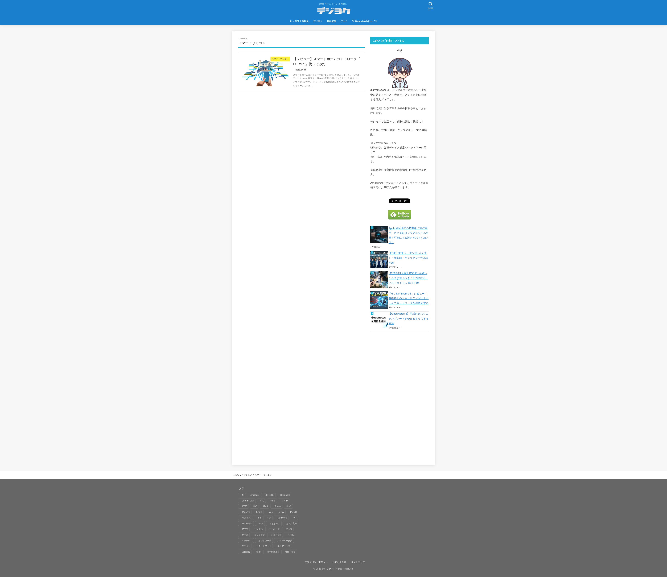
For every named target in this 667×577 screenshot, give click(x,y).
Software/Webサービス (364, 21)
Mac (271, 512)
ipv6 (289, 506)
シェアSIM (276, 535)
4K (243, 495)
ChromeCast (248, 501)
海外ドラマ (290, 552)
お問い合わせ (339, 562)
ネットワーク (264, 540)
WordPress (247, 523)
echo (272, 501)
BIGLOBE (269, 495)
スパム (290, 535)
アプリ (245, 529)
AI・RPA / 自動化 (299, 21)
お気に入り (291, 523)
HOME (237, 475)
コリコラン (259, 535)
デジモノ (318, 21)
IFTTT (245, 506)
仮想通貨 (246, 552)
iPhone (277, 506)
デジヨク (326, 568)
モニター (246, 546)
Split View (282, 518)
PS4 (269, 518)
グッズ (289, 529)
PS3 (259, 518)
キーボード (274, 529)
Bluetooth (285, 495)
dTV (262, 501)
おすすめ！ (274, 523)
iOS (255, 506)
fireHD (285, 501)
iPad (265, 506)
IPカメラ (246, 512)
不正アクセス (284, 546)
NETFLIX (246, 518)
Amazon (254, 495)
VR (295, 518)
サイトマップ (358, 562)
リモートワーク (263, 546)
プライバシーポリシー (316, 562)
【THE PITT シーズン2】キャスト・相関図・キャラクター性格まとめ (409, 258)
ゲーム (344, 21)
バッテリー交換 (285, 540)
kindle (259, 512)
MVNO (293, 512)
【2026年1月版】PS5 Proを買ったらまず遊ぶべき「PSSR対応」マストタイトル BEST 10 (408, 278)
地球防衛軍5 (273, 552)
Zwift (261, 523)
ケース (245, 535)
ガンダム (258, 529)
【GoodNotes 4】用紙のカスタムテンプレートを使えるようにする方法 (409, 318)
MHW (281, 512)
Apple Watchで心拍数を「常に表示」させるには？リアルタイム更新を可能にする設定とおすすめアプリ (409, 235)
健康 (258, 552)
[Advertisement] (396, 399)
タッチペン (247, 540)
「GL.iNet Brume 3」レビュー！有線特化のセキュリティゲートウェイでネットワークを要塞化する (409, 298)
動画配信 (331, 21)
